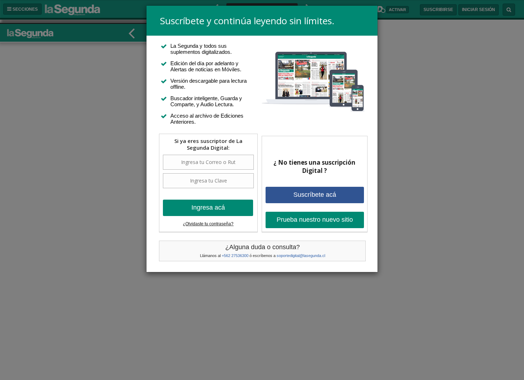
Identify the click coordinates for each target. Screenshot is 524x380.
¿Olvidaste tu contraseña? (208, 223)
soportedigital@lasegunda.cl (301, 255)
